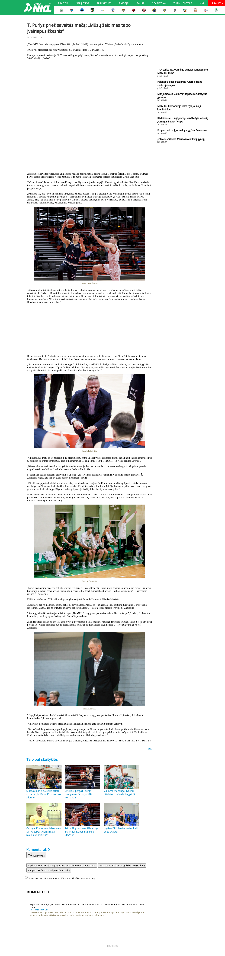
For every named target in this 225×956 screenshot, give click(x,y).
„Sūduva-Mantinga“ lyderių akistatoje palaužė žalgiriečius (120, 792)
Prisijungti (34, 909)
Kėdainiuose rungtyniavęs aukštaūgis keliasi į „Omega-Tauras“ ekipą (182, 119)
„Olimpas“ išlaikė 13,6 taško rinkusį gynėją (181, 139)
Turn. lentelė (182, 3)
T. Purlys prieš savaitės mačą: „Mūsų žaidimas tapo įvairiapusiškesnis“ (79, 28)
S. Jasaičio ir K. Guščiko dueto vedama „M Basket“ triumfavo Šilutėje (43, 794)
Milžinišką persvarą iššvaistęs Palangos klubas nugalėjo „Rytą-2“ (81, 832)
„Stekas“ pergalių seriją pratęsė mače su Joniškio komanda (79, 794)
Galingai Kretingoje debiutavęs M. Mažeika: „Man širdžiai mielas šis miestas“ (43, 832)
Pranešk (217, 3)
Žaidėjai (124, 3)
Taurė (140, 3)
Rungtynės (104, 3)
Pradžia (63, 3)
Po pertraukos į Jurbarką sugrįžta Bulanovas (182, 130)
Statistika (159, 3)
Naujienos (82, 3)
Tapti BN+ (44, 909)
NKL (202, 3)
